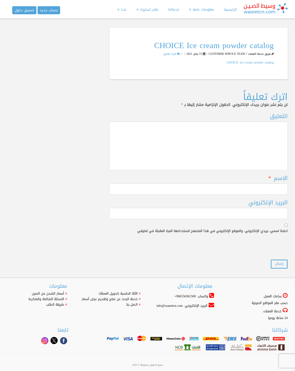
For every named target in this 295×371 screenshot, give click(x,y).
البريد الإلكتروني (268, 202)
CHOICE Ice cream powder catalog (250, 62)
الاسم (278, 178)
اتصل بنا (132, 304)
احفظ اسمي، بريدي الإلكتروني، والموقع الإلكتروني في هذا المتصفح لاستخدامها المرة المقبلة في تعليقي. (212, 231)
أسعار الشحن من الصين (48, 293)
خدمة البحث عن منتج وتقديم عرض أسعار (110, 299)
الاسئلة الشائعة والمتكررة (46, 299)
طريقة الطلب (55, 304)
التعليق (279, 116)
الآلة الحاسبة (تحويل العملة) (118, 293)
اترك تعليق (170, 53)
